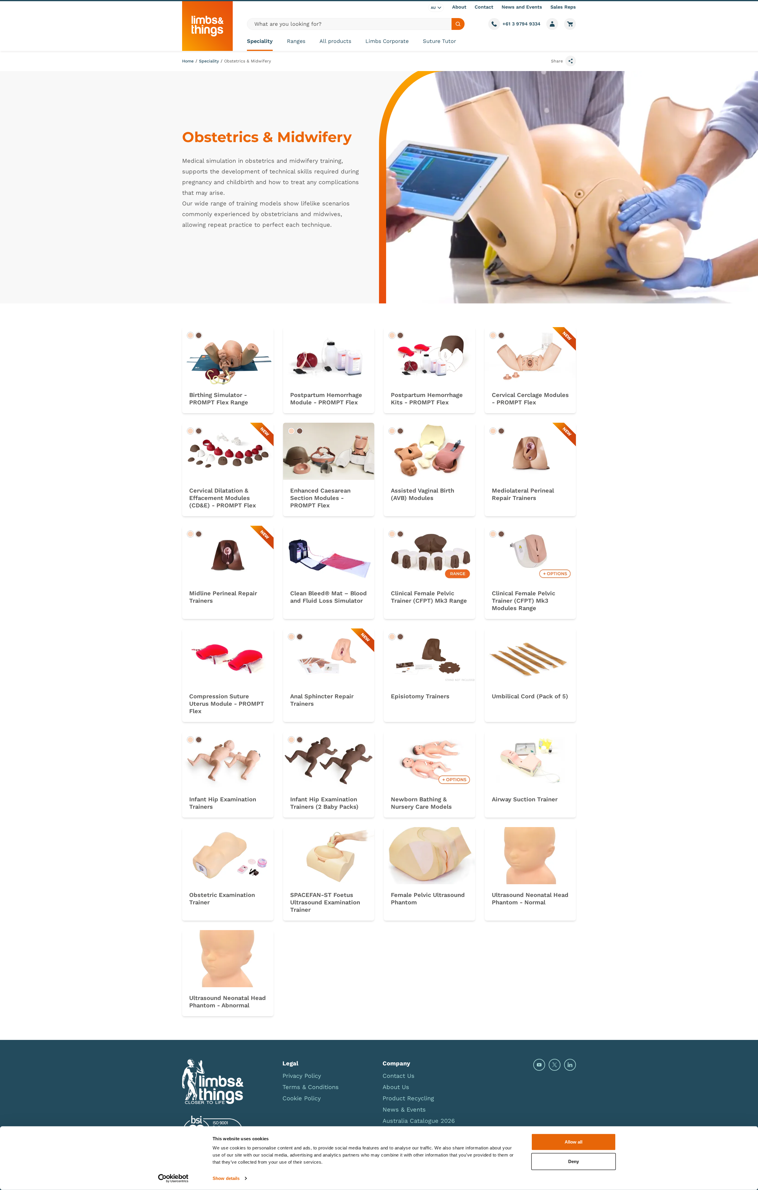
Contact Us (399, 1075)
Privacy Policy (301, 1075)
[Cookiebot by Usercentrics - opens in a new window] (173, 1178)
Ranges (296, 41)
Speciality (260, 41)
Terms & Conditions (310, 1087)
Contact (484, 7)
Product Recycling (408, 1098)
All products (335, 41)
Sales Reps (563, 7)
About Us (396, 1087)
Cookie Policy (301, 1098)
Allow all (573, 1141)
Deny (573, 1161)
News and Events (522, 7)
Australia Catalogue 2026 (419, 1120)
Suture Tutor (439, 41)
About (459, 7)
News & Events (404, 1109)
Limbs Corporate (387, 41)
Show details (226, 1178)
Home (188, 61)
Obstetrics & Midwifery (247, 61)
